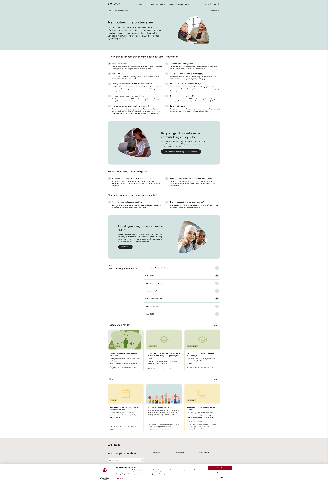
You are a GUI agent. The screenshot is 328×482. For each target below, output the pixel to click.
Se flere (215, 325)
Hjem (109, 10)
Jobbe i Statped (203, 452)
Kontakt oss (156, 452)
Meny (207, 4)
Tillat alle (220, 468)
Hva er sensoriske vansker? (155, 298)
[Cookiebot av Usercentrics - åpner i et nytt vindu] (104, 478)
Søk (215, 4)
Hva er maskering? (152, 306)
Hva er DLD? (149, 314)
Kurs (187, 4)
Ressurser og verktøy (175, 4)
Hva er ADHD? (150, 275)
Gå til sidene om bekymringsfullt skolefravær (180, 152)
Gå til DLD (124, 247)
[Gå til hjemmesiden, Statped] (114, 4)
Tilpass (219, 473)
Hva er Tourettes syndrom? (155, 283)
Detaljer (118, 478)
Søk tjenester (141, 4)
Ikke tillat (220, 478)
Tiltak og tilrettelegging (156, 4)
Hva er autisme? (151, 291)
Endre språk (214, 10)
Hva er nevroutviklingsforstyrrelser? (158, 268)
